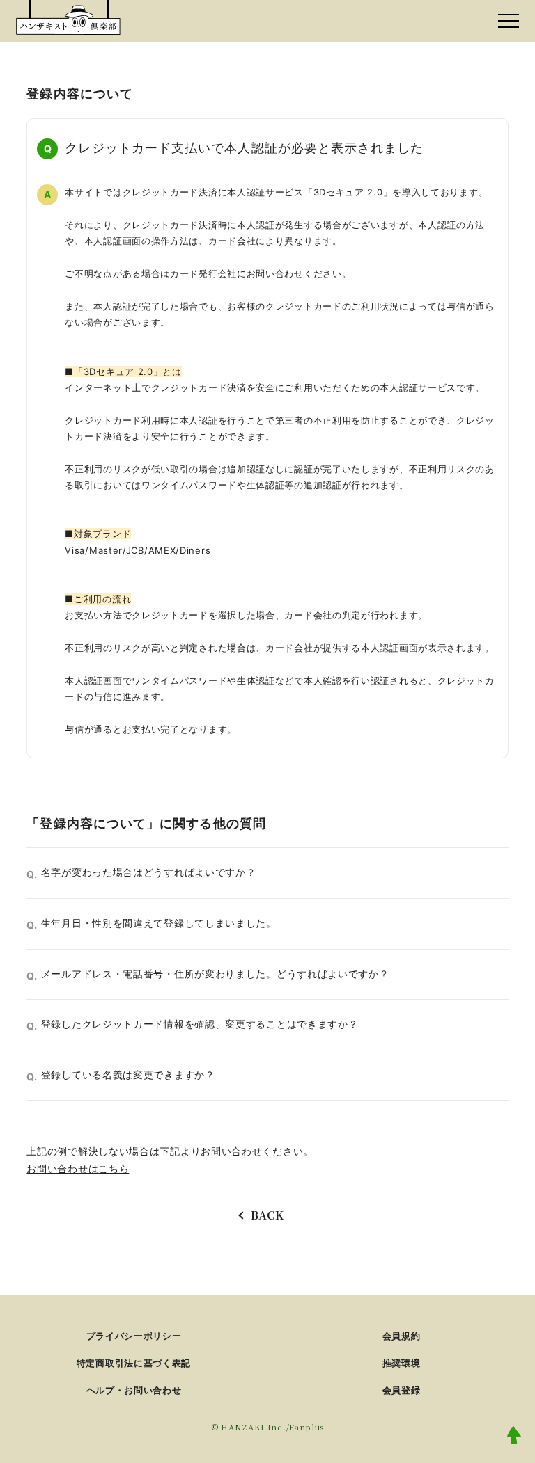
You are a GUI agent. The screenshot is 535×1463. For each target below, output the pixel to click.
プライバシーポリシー (134, 1335)
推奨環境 (401, 1362)
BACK (267, 1215)
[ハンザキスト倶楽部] (68, 17)
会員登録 (401, 1390)
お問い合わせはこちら (77, 1168)
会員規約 (401, 1335)
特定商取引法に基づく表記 (134, 1362)
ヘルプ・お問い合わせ (134, 1390)
